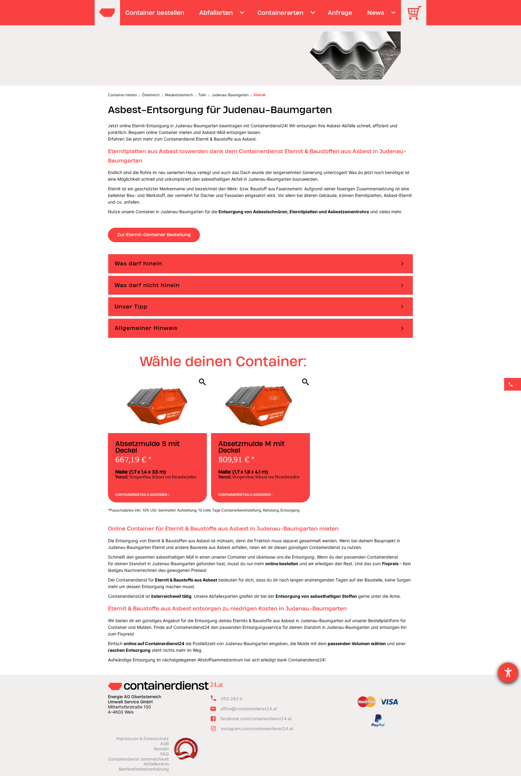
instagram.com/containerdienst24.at (257, 728)
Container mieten (122, 95)
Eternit (260, 95)
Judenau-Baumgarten (230, 95)
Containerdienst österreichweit (138, 759)
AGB (164, 743)
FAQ (164, 754)
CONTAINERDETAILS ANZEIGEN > (142, 495)
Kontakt (161, 748)
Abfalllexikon (156, 764)
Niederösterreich (179, 95)
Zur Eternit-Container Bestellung (154, 234)
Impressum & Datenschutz (142, 738)
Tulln (202, 95)
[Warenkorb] (416, 17)
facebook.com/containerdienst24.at (256, 718)
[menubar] (259, 12)
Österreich (150, 95)
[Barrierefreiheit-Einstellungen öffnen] (508, 673)
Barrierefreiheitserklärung (144, 769)
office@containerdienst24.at (248, 708)
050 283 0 (231, 699)
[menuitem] (154, 12)
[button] (260, 263)
